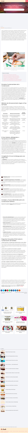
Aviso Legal (2, 431)
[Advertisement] (14, 20)
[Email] (17, 290)
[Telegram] (15, 290)
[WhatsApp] (9, 290)
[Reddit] (19, 290)
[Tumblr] (11, 290)
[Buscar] (23, 9)
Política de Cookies (15, 431)
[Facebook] (1, 290)
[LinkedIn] (13, 290)
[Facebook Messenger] (3, 290)
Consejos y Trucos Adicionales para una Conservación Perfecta (12, 79)
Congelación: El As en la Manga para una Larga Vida (10, 78)
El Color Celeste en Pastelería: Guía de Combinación (6, 293)
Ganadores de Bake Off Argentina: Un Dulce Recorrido (21, 293)
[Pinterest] (7, 290)
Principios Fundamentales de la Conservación (9, 74)
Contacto (11, 431)
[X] (5, 290)
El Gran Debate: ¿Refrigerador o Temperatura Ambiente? (11, 77)
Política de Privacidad (21, 431)
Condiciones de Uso (6, 431)
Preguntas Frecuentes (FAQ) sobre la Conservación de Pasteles (12, 80)
